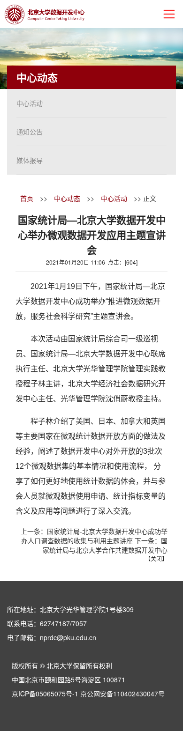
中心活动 (29, 103)
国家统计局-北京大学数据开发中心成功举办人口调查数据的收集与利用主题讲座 (94, 535)
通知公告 (29, 131)
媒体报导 (29, 160)
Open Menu (169, 14)
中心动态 (67, 198)
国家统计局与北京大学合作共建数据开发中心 (105, 545)
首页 (26, 198)
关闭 (156, 558)
